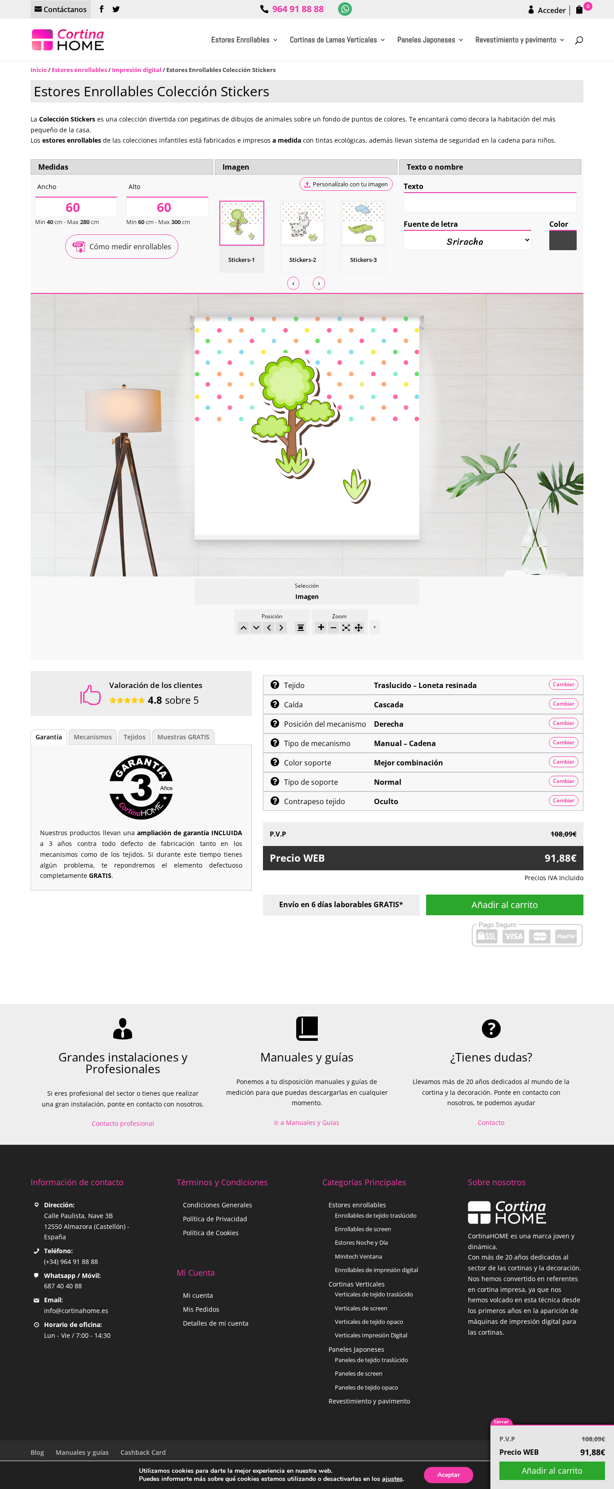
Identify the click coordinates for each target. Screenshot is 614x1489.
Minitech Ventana (358, 1256)
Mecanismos (93, 737)
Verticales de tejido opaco (369, 1322)
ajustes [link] (392, 1479)
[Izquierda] (268, 627)
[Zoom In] (320, 627)
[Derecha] (281, 627)
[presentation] (293, 283)
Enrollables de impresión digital (376, 1270)
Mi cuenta (198, 1295)
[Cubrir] (345, 627)
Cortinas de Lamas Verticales (333, 40)
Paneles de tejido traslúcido (371, 1360)
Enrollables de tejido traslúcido (376, 1215)
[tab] (49, 737)
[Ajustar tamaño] (358, 627)
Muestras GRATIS (183, 737)
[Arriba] (243, 627)
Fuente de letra (431, 224)
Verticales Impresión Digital (371, 1335)
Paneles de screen (359, 1373)
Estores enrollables (79, 70)
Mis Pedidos (201, 1309)
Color (558, 224)
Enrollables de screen (363, 1229)
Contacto (491, 1122)
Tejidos (135, 737)
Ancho (46, 186)
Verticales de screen (361, 1308)
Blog (37, 1452)
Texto (413, 186)
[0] (577, 10)
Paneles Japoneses (426, 40)
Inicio (39, 70)
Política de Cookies (211, 1232)
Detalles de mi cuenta (216, 1323)
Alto (134, 186)
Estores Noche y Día (361, 1242)
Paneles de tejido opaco (366, 1387)
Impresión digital (136, 70)
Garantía (49, 737)
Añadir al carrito (505, 905)
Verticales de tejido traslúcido (374, 1294)
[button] (563, 240)
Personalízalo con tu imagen (350, 184)
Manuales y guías (82, 1452)
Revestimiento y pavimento (516, 40)
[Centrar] (300, 627)
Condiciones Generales (217, 1205)
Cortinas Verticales (357, 1284)
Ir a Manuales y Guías (306, 1122)
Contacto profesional (123, 1123)
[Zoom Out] (333, 627)
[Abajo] (256, 627)
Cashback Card (143, 1452)
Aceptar (448, 1475)
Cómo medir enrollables (130, 247)
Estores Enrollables (240, 40)
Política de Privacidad (215, 1219)
